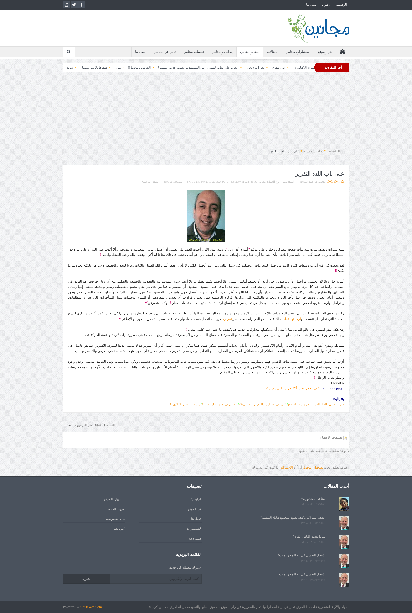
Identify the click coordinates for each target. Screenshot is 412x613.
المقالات (272, 51)
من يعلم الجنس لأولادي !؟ (185, 404)
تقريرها (227, 319)
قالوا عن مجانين (165, 51)
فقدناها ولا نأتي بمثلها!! (117, 67)
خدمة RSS (195, 538)
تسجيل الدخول (313, 467)
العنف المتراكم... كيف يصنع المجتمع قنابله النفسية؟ (292, 517)
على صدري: (302, 67)
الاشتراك (286, 467)
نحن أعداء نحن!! (278, 67)
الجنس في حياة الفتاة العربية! (219, 404)
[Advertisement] (206, 110)
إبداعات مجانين (222, 51)
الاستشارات (194, 528)
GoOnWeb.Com (91, 607)
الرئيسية (341, 4)
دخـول (326, 4)
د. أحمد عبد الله (308, 181)
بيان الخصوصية (115, 519)
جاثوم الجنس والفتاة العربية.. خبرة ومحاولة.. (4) (316, 404)
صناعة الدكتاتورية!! (313, 499)
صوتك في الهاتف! (86, 67)
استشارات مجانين (298, 51)
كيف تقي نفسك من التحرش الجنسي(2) (262, 404)
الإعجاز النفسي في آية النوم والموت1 (301, 574)
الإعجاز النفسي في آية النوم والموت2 (301, 555)
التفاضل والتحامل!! (162, 67)
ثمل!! (141, 67)
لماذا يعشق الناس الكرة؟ (309, 536)
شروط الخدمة (116, 509)
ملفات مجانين (249, 51)
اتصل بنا (311, 4)
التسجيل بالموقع (114, 499)
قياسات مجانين (193, 51)
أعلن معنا (119, 528)
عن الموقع (325, 51)
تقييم (68, 425)
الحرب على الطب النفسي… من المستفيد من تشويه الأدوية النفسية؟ (221, 67)
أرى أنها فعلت (291, 319)
